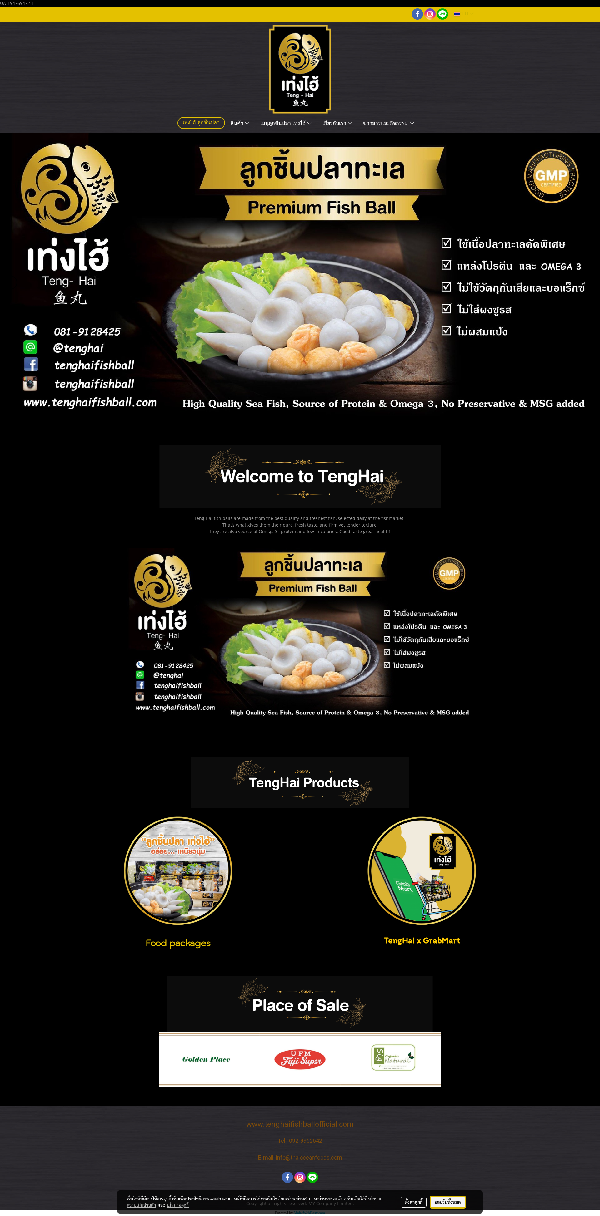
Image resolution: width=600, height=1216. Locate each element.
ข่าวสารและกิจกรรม (386, 123)
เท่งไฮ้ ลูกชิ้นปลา (201, 122)
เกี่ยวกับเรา (335, 123)
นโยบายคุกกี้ (178, 1205)
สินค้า (238, 123)
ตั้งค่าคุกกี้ (413, 1202)
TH (465, 14)
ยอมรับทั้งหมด (448, 1202)
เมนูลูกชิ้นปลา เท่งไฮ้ (283, 123)
